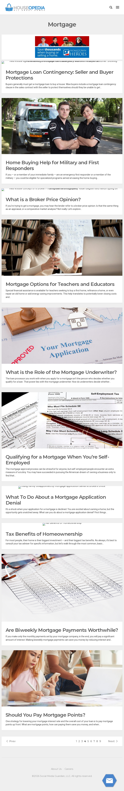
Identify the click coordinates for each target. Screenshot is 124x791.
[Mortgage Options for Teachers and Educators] (62, 247)
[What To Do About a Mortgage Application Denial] (62, 487)
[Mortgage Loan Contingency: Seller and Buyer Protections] (62, 62)
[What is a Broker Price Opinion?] (62, 189)
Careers (69, 769)
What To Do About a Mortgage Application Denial (56, 500)
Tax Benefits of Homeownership (44, 534)
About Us (56, 769)
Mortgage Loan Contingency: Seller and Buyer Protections (59, 75)
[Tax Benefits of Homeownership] (62, 524)
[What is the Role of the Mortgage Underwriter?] (62, 336)
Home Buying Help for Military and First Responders (52, 165)
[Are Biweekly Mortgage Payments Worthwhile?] (62, 588)
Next (111, 741)
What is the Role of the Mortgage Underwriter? (61, 372)
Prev (12, 741)
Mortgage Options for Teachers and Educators (60, 284)
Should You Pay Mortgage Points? (45, 715)
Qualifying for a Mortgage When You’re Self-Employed (57, 460)
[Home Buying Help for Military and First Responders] (62, 126)
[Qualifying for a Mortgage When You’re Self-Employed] (62, 420)
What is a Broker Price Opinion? (43, 199)
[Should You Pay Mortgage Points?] (62, 678)
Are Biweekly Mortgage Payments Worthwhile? (62, 630)
